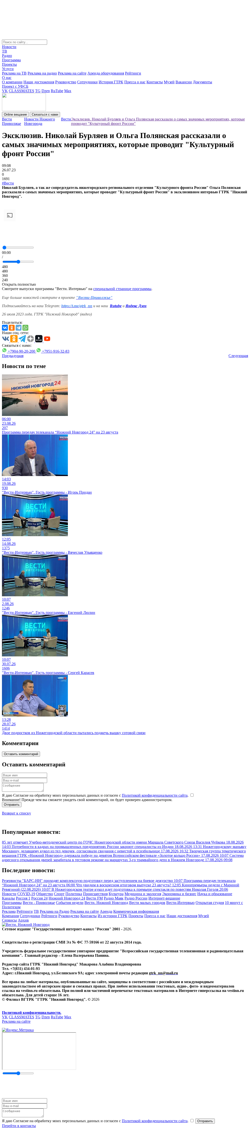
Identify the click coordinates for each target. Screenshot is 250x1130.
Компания (10, 916)
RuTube (57, 91)
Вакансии (184, 82)
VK (5, 91)
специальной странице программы (122, 289)
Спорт (59, 894)
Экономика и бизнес (179, 894)
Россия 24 (39, 898)
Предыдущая (12, 356)
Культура (116, 894)
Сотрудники (87, 82)
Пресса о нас (135, 82)
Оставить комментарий (21, 754)
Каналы (8, 898)
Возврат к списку (16, 813)
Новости (9, 47)
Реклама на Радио (54, 911)
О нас (6, 78)
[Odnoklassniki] (12, 328)
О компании (12, 82)
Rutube (116, 306)
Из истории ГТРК (112, 916)
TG (38, 91)
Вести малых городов (147, 903)
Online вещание (15, 114)
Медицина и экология (143, 894)
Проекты (9, 64)
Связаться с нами (45, 114)
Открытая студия (210, 903)
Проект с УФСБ (15, 86)
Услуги (8, 69)
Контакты (154, 82)
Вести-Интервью (180, 903)
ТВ (4, 51)
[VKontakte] (5, 328)
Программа (11, 60)
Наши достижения (38, 82)
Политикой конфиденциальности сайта (155, 795)
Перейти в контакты (19, 1126)
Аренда (106, 911)
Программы (12, 903)
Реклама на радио (42, 73)
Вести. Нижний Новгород (106, 903)
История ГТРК (111, 82)
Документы (202, 82)
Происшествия (95, 894)
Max (67, 91)
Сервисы (9, 920)
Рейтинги (133, 73)
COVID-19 (26, 894)
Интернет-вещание (164, 898)
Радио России (136, 898)
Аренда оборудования (105, 73)
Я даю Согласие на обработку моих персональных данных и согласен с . (95, 795)
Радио (7, 56)
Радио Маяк (114, 898)
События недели (69, 903)
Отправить (12, 804)
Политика (73, 894)
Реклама (9, 911)
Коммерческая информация (136, 911)
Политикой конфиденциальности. (31, 1012)
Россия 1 (23, 898)
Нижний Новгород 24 (67, 898)
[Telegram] (18, 328)
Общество (44, 894)
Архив (23, 920)
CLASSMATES (21, 91)
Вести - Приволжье (39, 903)
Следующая (238, 356)
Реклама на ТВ (14, 73)
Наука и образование (214, 894)
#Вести (8, 183)
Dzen (46, 91)
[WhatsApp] (25, 328)
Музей (169, 82)
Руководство (65, 82)
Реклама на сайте (72, 73)
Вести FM (94, 898)
